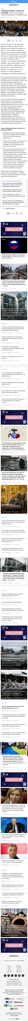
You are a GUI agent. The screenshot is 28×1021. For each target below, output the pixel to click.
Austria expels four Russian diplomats (12, 602)
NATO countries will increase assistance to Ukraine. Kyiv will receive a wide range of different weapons (13, 522)
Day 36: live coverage (13, 929)
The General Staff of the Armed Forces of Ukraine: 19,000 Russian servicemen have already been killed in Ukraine (13, 329)
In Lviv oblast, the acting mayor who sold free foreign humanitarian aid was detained (13, 531)
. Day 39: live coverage (13, 691)
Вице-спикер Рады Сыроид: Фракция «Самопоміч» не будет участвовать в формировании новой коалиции (12, 185)
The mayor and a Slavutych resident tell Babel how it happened (14, 760)
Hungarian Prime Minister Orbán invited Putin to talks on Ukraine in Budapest (13, 861)
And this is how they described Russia (14, 446)
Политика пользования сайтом (14, 981)
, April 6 (13, 707)
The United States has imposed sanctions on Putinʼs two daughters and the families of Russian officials (14, 836)
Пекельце (9, 971)
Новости (9, 966)
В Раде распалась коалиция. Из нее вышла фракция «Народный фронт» (12, 190)
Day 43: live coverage (14, 312)
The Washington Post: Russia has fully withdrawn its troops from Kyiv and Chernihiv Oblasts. (12, 618)
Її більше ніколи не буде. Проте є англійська (14, 256)
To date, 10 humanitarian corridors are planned (12, 357)
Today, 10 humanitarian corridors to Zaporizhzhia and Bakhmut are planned (12, 609)
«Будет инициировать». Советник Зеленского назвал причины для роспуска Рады (13, 196)
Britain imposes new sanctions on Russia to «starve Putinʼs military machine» (13, 725)
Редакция (18, 966)
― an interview (13, 577)
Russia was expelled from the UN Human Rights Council (13, 383)
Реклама (19, 969)
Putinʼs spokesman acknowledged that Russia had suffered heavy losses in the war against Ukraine (13, 374)
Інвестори (18, 967)
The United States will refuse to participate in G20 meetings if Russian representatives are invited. (13, 716)
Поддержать (14, 1)
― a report (14, 283)
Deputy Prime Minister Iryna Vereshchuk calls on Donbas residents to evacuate (13, 885)
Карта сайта (19, 971)
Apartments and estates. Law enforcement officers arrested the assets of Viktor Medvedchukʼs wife (13, 540)
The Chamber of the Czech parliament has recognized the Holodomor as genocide (13, 894)
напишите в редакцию (14, 1015)
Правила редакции (14, 979)
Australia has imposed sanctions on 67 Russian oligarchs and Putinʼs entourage (13, 549)
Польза (9, 969)
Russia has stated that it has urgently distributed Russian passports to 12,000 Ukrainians (12, 338)
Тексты (9, 967)
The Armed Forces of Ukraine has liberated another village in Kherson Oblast (13, 733)
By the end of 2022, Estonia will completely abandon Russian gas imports (13, 391)
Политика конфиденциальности (14, 983)
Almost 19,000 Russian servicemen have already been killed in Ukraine (12, 594)
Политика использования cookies (14, 984)
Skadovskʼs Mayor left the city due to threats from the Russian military (12, 902)
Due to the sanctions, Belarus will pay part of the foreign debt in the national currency (13, 400)
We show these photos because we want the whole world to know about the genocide (13, 662)
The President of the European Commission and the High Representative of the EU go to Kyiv (13, 348)
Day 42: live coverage (14, 476)
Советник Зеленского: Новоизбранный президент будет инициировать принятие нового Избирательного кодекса (13, 202)
